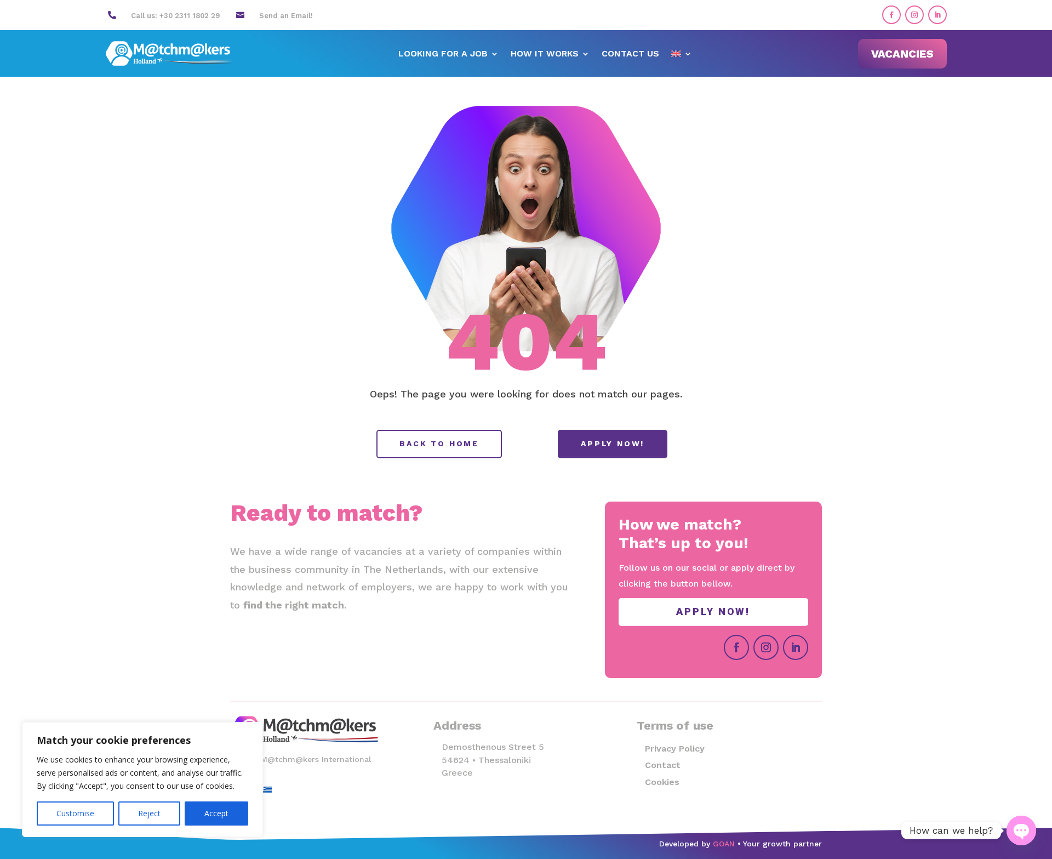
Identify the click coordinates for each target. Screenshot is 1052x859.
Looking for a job (443, 54)
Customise (75, 813)
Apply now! (612, 443)
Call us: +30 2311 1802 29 (175, 16)
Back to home (439, 443)
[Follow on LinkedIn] (937, 14)
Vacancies (902, 53)
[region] (142, 779)
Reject (149, 813)
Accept (216, 813)
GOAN (724, 843)
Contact (663, 765)
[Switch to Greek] (266, 790)
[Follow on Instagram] (914, 14)
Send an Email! (286, 16)
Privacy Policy (675, 748)
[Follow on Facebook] (891, 14)
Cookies (662, 782)
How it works (545, 54)
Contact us (630, 54)
